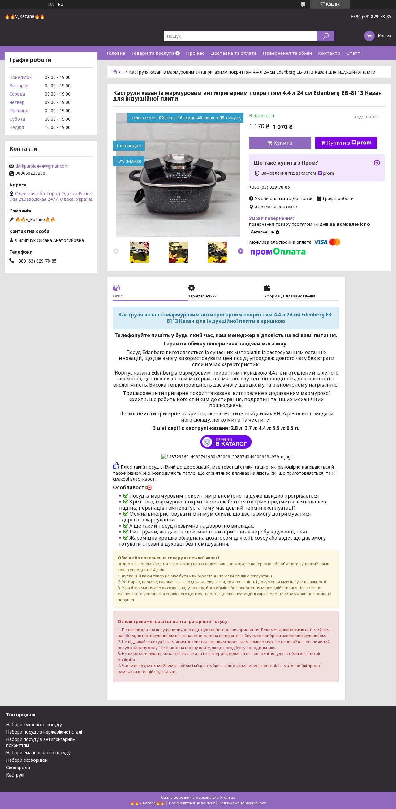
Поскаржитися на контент (192, 803)
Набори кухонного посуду (34, 724)
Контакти (329, 53)
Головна (116, 53)
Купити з (338, 142)
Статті (354, 53)
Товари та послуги (152, 53)
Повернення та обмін (287, 53)
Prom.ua (227, 797)
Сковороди (18, 767)
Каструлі (15, 775)
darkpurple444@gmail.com (42, 166)
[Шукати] (325, 36)
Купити (283, 142)
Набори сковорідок (26, 760)
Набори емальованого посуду (38, 752)
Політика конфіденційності (242, 803)
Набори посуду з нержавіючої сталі (44, 732)
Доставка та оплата (233, 53)
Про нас (195, 53)
